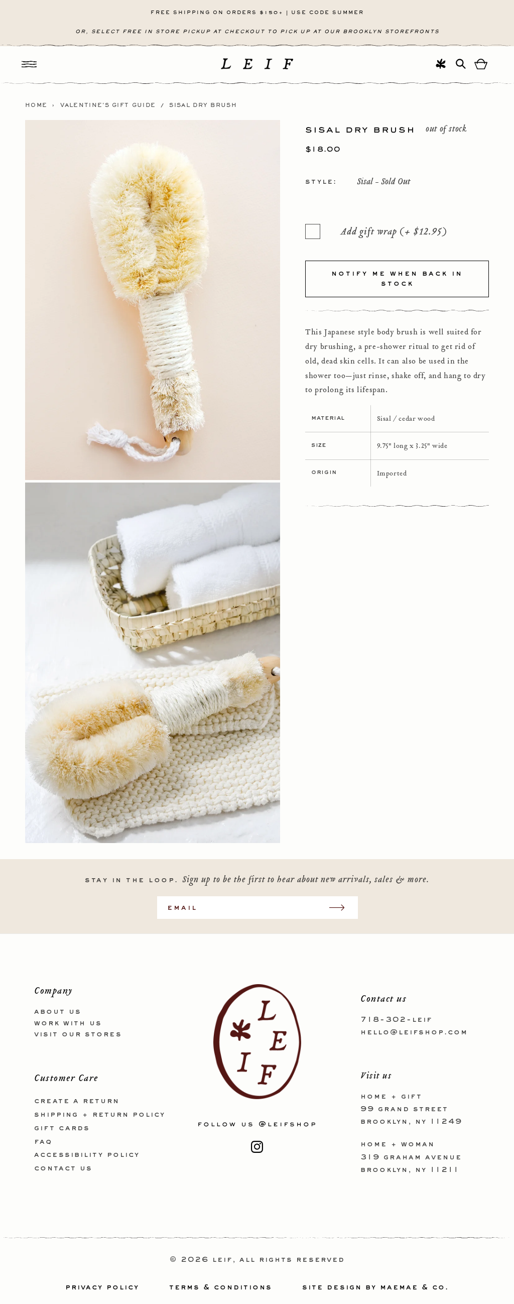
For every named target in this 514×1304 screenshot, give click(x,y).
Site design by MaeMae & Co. (375, 1287)
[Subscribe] (342, 907)
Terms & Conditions (220, 1287)
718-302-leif (396, 1019)
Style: (321, 181)
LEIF (222, 1259)
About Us (57, 1011)
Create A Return (76, 1101)
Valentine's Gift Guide (108, 105)
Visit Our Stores (78, 1034)
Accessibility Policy (87, 1154)
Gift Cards (62, 1128)
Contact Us (63, 1168)
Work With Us (68, 1023)
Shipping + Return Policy (99, 1114)
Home (36, 105)
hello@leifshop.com (414, 1032)
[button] (29, 64)
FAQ (43, 1141)
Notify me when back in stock (397, 278)
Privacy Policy (102, 1287)
